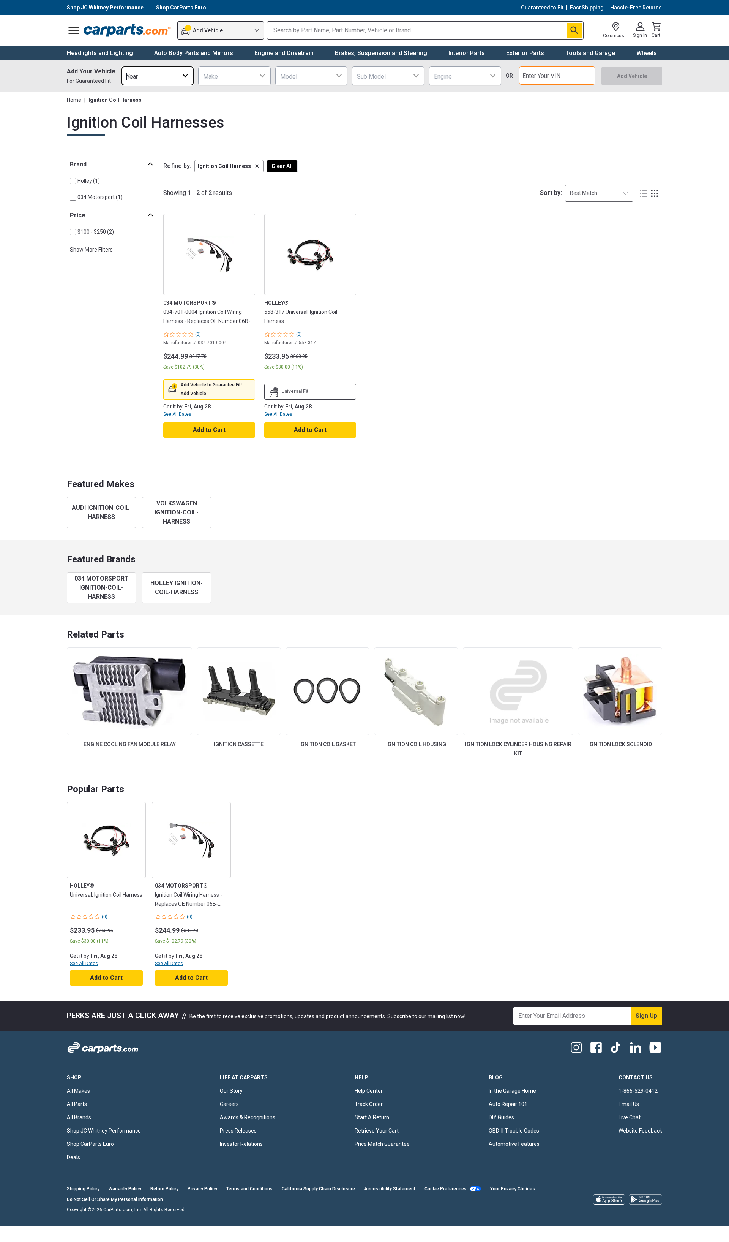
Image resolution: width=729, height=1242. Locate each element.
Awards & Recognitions (247, 1117)
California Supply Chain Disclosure (318, 1188)
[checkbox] (73, 181)
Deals (73, 1157)
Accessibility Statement (389, 1188)
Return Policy (164, 1188)
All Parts (77, 1104)
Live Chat (630, 1117)
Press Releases (238, 1131)
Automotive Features (514, 1144)
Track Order (369, 1104)
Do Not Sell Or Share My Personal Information (115, 1199)
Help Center (369, 1091)
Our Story (231, 1091)
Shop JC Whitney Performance (104, 1131)
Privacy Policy (202, 1188)
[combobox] (158, 75)
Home (74, 100)
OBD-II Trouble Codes (514, 1131)
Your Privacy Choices (512, 1188)
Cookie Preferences (445, 1188)
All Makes (78, 1091)
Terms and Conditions (249, 1188)
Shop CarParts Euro (90, 1144)
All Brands (79, 1117)
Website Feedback (640, 1131)
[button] (229, 166)
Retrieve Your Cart (377, 1131)
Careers (229, 1104)
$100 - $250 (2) (95, 232)
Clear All (282, 166)
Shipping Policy (83, 1188)
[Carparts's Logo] (128, 30)
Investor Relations (241, 1144)
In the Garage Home (512, 1091)
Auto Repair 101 (508, 1104)
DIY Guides (501, 1117)
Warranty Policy (125, 1188)
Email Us (629, 1104)
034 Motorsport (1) (100, 197)
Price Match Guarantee (382, 1144)
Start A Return (372, 1117)
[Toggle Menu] (73, 30)
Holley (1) (88, 181)
